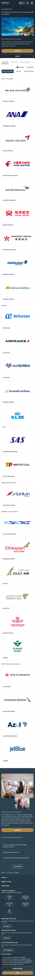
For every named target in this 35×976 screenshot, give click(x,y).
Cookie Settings (17, 968)
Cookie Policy (28, 961)
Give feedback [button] (7, 950)
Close (17, 973)
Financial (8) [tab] (14, 62)
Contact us (6, 926)
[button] (17, 92)
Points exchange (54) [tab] (25, 62)
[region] (17, 965)
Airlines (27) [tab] (5, 62)
